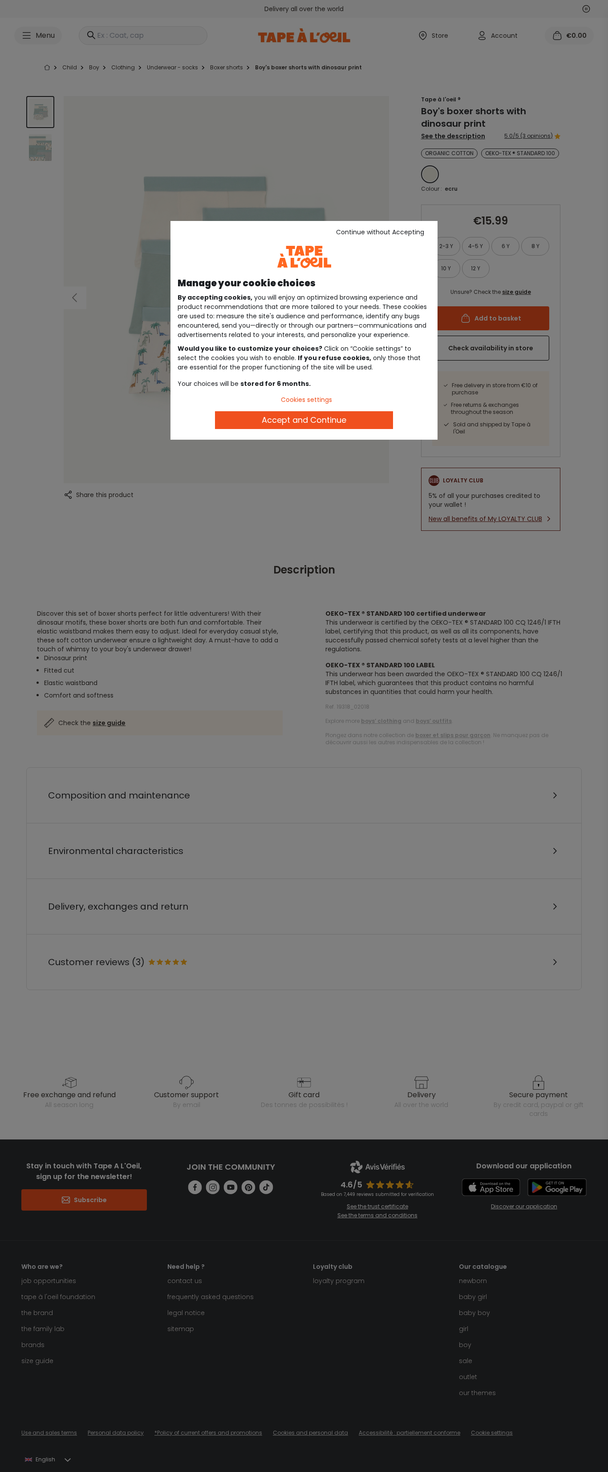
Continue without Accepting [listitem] (380, 232)
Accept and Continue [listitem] (304, 419)
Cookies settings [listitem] (306, 399)
